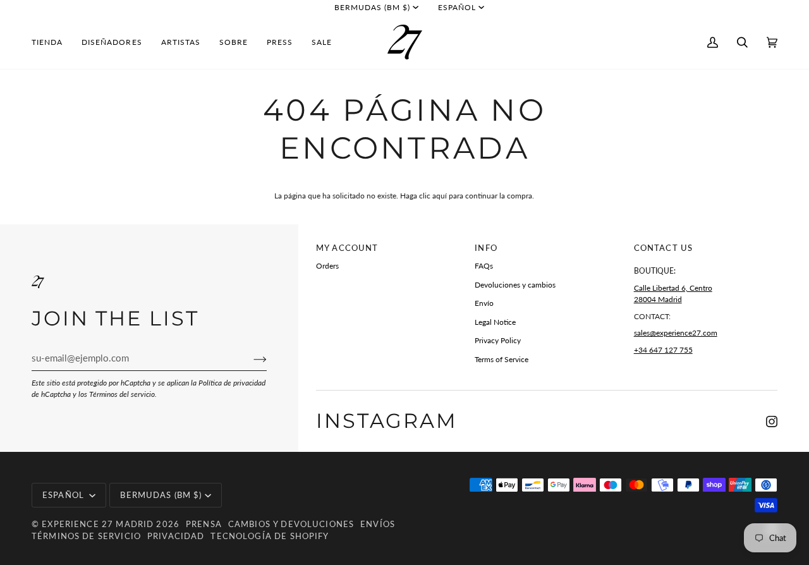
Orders (327, 265)
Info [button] (486, 248)
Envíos (377, 524)
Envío (484, 303)
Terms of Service (501, 359)
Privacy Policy (498, 340)
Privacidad (175, 536)
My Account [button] (347, 248)
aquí (439, 195)
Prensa (204, 524)
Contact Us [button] (663, 248)
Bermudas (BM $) (372, 7)
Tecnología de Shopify (269, 536)
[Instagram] (771, 421)
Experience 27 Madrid (98, 524)
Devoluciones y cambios (515, 284)
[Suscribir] (250, 358)
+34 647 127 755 (663, 350)
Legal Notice (495, 322)
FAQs (484, 265)
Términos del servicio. (123, 394)
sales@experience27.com (675, 332)
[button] (52, 42)
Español (457, 7)
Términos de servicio (86, 536)
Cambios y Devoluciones (291, 524)
